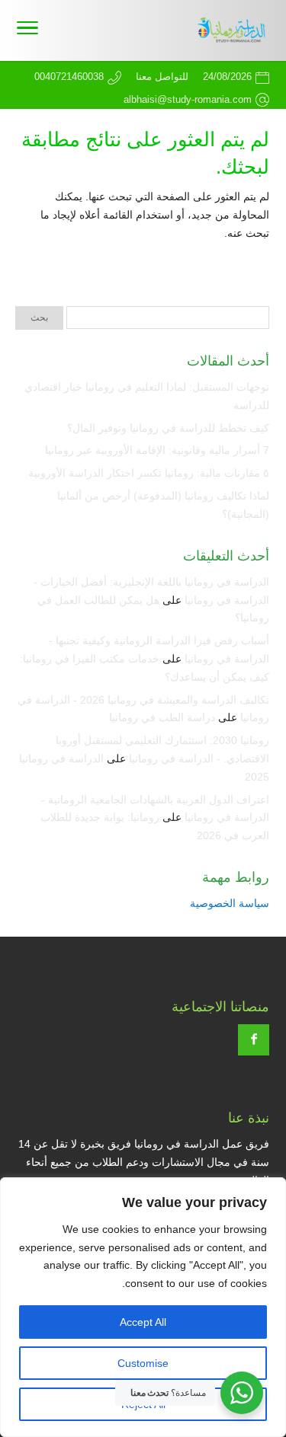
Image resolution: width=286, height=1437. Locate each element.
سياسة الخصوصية (229, 903)
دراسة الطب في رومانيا (162, 717)
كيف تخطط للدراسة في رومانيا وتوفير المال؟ (168, 428)
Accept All (143, 1322)
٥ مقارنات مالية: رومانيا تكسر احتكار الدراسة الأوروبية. (147, 473)
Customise (143, 1363)
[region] (143, 1307)
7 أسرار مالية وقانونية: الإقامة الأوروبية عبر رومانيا (157, 450)
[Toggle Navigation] (27, 30)
